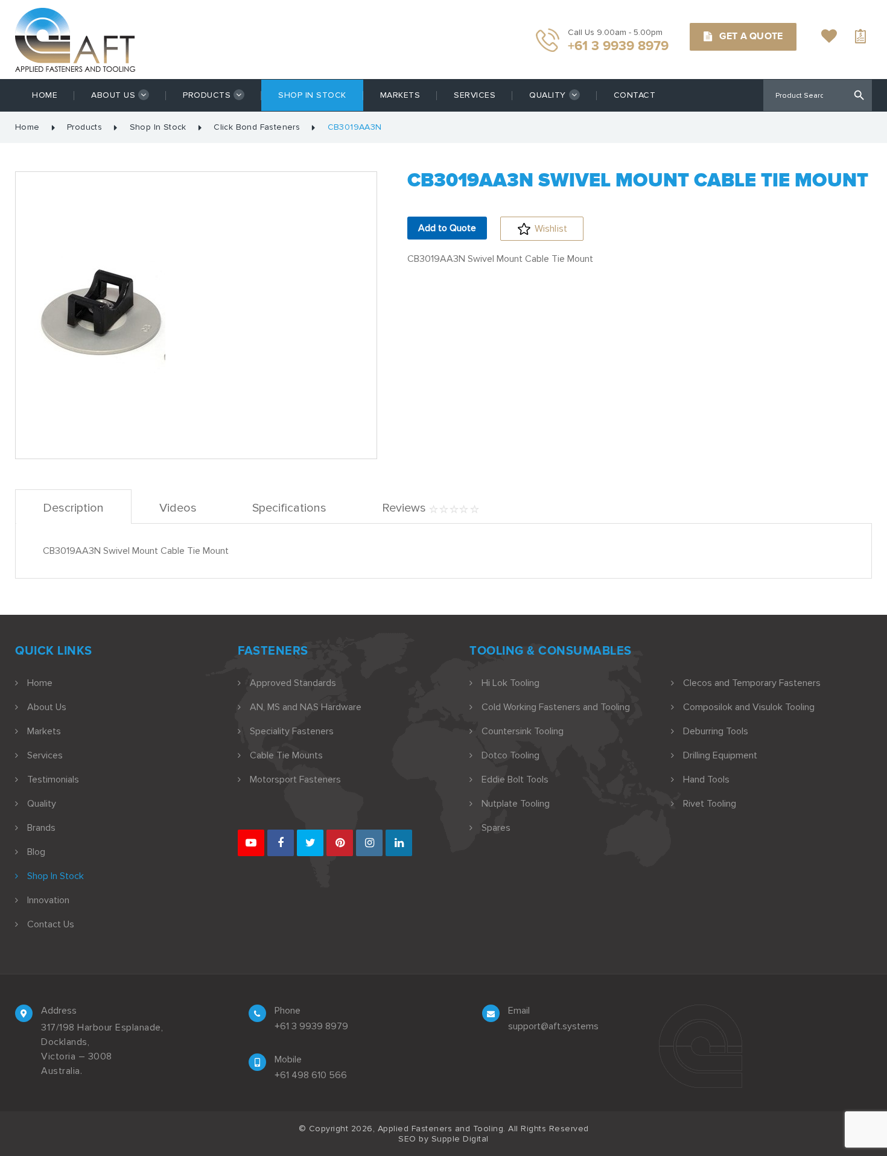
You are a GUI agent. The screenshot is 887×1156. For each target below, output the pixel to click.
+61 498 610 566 (311, 1075)
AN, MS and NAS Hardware (305, 707)
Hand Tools (706, 779)
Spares (496, 828)
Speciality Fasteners (292, 731)
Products (206, 95)
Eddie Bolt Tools (515, 779)
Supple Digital (460, 1139)
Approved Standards (293, 683)
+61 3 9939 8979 (311, 1026)
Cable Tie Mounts (286, 755)
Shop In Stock (312, 95)
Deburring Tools (715, 731)
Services (474, 95)
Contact (635, 95)
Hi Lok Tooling (510, 683)
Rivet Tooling (709, 803)
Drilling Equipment (720, 755)
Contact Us (50, 924)
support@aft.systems (553, 1026)
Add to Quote (447, 228)
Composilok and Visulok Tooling (749, 707)
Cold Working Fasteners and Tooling (556, 707)
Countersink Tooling (523, 731)
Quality (547, 95)
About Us (113, 95)
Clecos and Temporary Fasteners (752, 683)
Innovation (48, 900)
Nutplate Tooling (516, 803)
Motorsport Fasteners (295, 779)
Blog (36, 852)
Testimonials (53, 779)
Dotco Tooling (510, 755)
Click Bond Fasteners (257, 127)
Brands (41, 828)
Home (44, 95)
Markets (400, 95)
